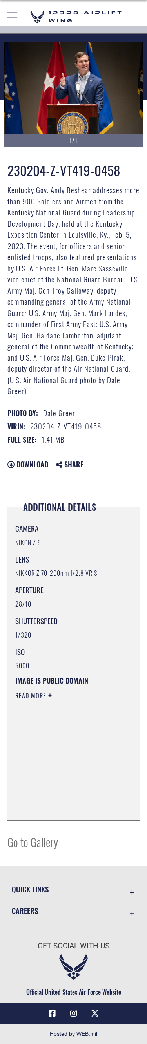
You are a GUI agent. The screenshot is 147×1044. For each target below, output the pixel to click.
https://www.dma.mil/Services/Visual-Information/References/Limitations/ (63, 795)
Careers (25, 910)
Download (31, 464)
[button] (12, 16)
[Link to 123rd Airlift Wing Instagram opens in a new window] (74, 1013)
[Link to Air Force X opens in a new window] (95, 1013)
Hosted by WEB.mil (73, 1034)
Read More (31, 695)
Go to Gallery (32, 841)
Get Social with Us (73, 945)
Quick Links (30, 889)
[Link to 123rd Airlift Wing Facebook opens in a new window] (52, 1013)
